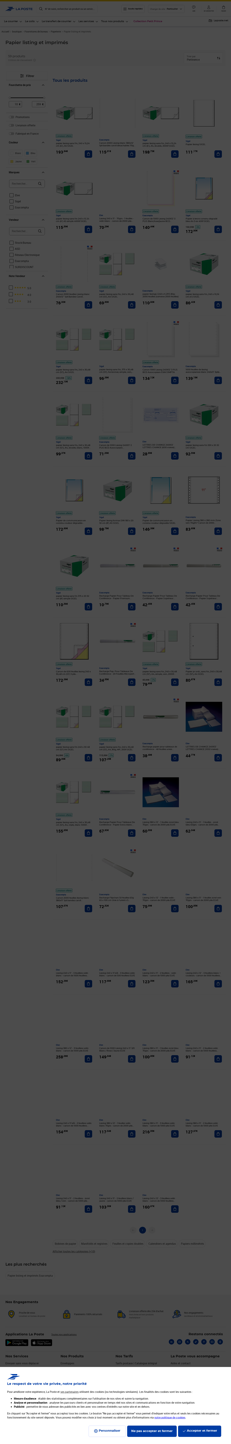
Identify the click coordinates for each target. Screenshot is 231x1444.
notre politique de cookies (169, 1417)
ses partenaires (69, 1392)
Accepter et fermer (202, 1430)
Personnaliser (109, 1430)
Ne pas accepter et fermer (152, 1431)
